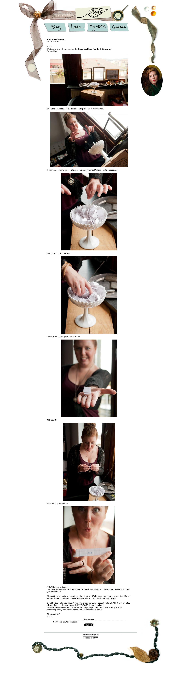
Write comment (71, 622)
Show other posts (91, 634)
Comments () (59, 622)
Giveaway (91, 619)
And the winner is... (56, 39)
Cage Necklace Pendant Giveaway (94, 49)
